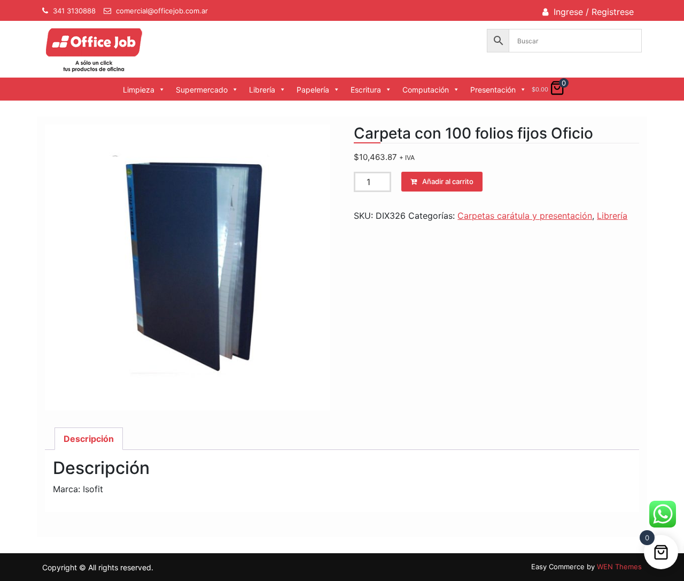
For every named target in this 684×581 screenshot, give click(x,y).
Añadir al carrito (447, 181)
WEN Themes (619, 566)
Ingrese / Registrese (594, 11)
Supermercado (202, 89)
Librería (262, 89)
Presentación (493, 89)
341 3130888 (74, 10)
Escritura (366, 89)
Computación (425, 89)
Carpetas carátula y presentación (524, 215)
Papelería (313, 89)
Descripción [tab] (89, 438)
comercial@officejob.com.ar (162, 10)
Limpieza (138, 89)
